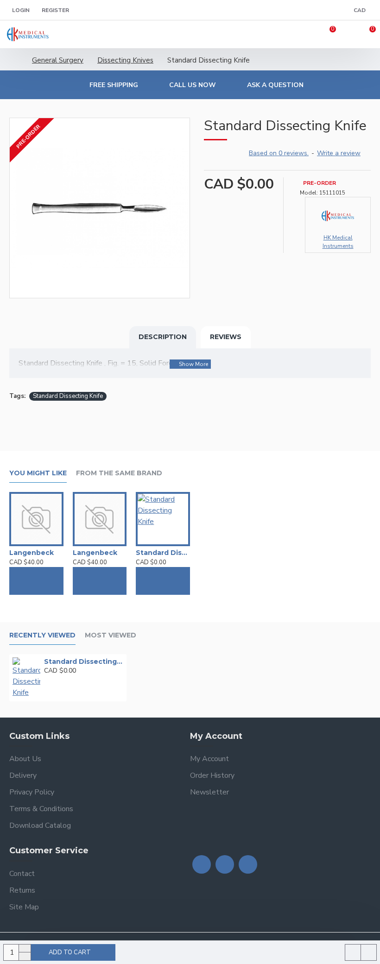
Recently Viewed (42, 635)
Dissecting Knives (125, 60)
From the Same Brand (119, 473)
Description (163, 337)
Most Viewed (110, 635)
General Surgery (57, 60)
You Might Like (38, 473)
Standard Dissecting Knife (68, 396)
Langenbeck (31, 552)
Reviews (225, 337)
